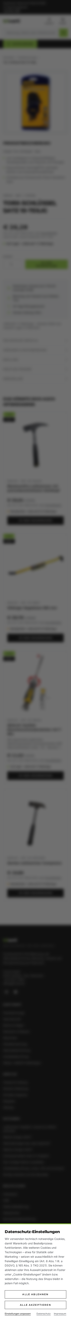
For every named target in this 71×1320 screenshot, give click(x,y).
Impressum (60, 1313)
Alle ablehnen (35, 1294)
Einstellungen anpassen (18, 1313)
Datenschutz (43, 1313)
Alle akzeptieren (35, 1304)
